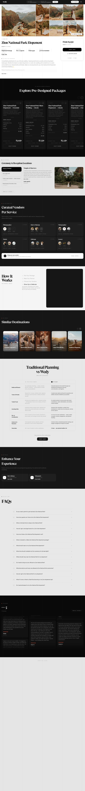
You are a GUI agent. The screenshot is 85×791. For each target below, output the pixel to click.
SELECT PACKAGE (12, 146)
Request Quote (72, 49)
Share (70, 58)
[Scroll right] (82, 97)
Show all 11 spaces (7, 191)
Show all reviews (76, 610)
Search (55, 1)
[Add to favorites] (5, 333)
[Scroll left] (79, 97)
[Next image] (16, 341)
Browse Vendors (75, 255)
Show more (4, 73)
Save (75, 58)
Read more (26, 179)
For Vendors (75, 1)
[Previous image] (5, 341)
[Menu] (81, 2)
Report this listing (42, 660)
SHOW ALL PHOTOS (77, 34)
